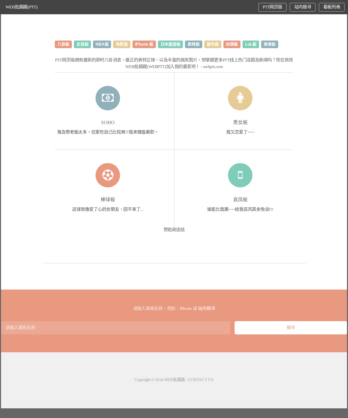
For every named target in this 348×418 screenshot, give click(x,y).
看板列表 (331, 7)
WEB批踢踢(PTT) (22, 7)
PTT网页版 (272, 7)
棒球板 (108, 199)
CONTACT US (200, 379)
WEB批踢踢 (174, 379)
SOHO (108, 122)
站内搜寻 (302, 7)
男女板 (240, 122)
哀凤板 (240, 199)
